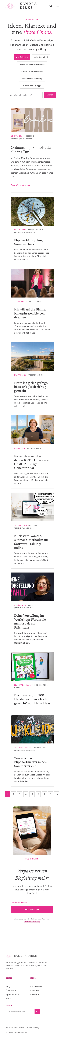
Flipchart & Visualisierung (32, 71)
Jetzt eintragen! (32, 909)
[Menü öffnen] (57, 6)
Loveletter (35, 994)
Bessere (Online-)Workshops (32, 64)
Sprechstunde (12, 994)
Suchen (50, 95)
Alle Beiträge (22, 57)
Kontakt (9, 998)
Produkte (34, 990)
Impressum (11, 1032)
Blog (8, 986)
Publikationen (36, 986)
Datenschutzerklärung (32, 922)
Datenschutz (23, 1032)
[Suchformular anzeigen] (50, 6)
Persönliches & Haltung (32, 78)
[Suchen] (37, 1011)
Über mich (11, 990)
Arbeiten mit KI (41, 57)
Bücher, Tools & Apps (32, 85)
